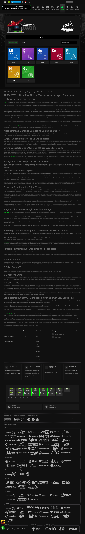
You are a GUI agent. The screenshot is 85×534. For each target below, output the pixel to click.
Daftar (77, 2)
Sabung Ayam (77, 10)
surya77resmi (58, 337)
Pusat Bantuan (7, 339)
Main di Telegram (16, 2)
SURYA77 (6, 102)
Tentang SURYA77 (8, 334)
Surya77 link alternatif (8, 313)
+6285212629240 (59, 334)
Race (43, 9)
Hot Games (38, 334)
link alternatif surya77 (15, 125)
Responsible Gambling (9, 336)
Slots (33, 9)
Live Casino (37, 9)
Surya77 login (6, 212)
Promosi (25, 334)
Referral (25, 339)
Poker (67, 9)
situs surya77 (13, 156)
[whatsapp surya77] (2, 527)
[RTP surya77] (2, 522)
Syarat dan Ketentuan (8, 341)
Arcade (62, 9)
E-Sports (72, 9)
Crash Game (57, 10)
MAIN (15, 54)
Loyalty (24, 336)
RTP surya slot (6, 242)
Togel (47, 9)
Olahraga (52, 9)
